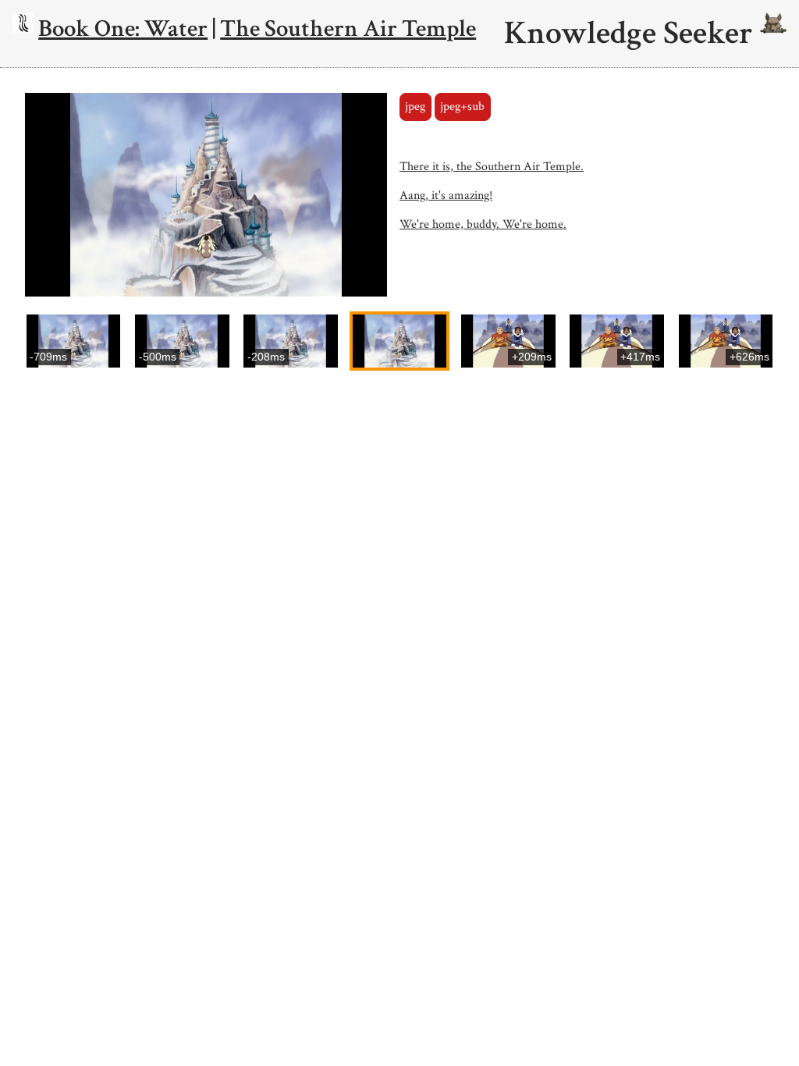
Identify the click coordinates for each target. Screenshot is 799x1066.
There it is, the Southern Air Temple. (492, 166)
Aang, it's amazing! (446, 195)
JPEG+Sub (462, 106)
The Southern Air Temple (348, 28)
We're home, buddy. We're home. (483, 224)
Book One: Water (123, 28)
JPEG (415, 106)
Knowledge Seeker (632, 33)
